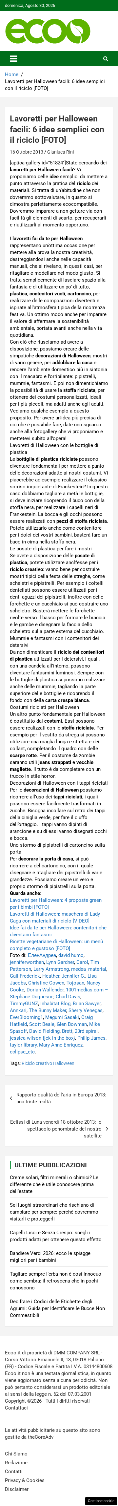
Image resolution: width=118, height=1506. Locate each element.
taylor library (23, 1045)
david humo (71, 955)
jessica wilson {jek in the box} (42, 1038)
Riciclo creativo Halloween (48, 1063)
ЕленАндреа (42, 955)
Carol (82, 962)
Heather (50, 976)
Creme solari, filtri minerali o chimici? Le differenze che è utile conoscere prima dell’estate (54, 1184)
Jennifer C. (73, 976)
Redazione (16, 1463)
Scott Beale (41, 1024)
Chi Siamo (16, 1454)
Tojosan (75, 983)
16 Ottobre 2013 (26, 152)
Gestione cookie (101, 1501)
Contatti (14, 1471)
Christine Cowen (46, 983)
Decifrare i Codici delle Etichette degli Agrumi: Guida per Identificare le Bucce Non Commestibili (57, 1308)
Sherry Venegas (86, 1010)
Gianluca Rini (60, 152)
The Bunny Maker (47, 1010)
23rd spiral (86, 1031)
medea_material (88, 969)
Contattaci (16, 1408)
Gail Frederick (25, 976)
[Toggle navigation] (13, 58)
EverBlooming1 (26, 1017)
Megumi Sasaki (62, 1017)
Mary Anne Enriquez (61, 1045)
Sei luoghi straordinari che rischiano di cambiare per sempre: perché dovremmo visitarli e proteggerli (54, 1212)
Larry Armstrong (51, 969)
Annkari (18, 1010)
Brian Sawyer (87, 1004)
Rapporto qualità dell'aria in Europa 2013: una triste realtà (61, 1098)
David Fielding (44, 1031)
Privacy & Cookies (25, 1480)
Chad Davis (68, 997)
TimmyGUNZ (24, 1004)
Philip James (91, 1038)
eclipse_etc (22, 1052)
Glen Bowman (72, 1024)
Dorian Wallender (45, 990)
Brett (67, 1031)
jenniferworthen (27, 962)
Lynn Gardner (60, 962)
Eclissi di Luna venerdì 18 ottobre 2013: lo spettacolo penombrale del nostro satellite (56, 1129)
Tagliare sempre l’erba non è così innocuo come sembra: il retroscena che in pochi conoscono (55, 1281)
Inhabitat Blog (55, 1004)
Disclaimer (17, 1489)
